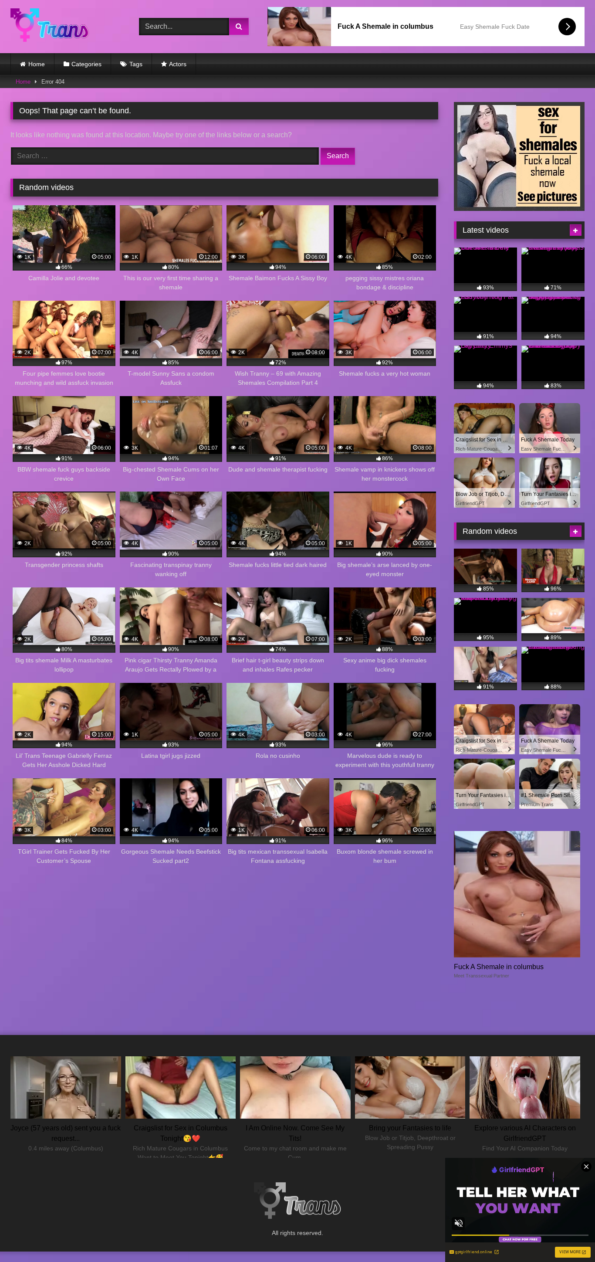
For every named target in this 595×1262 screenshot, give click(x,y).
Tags (135, 64)
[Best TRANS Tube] (49, 26)
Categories (86, 64)
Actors (177, 64)
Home (36, 64)
